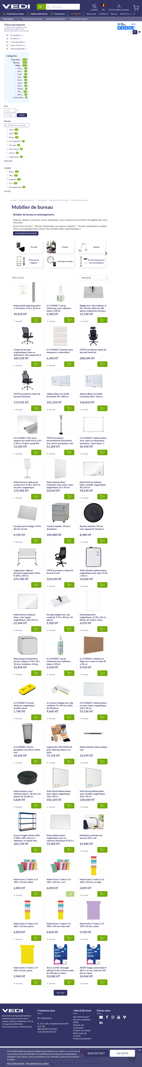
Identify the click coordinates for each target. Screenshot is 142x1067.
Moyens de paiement (82, 1038)
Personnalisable (17, 49)
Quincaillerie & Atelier (55, 19)
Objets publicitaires (39, 14)
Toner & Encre (17, 45)
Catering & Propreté (78, 19)
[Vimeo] (124, 1017)
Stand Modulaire (127, 14)
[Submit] (49, 7)
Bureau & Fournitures (32, 19)
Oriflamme (103, 14)
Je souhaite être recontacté (26, 233)
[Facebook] (107, 1017)
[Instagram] (113, 1017)
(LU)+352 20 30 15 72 (47, 1032)
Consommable (17, 42)
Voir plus (7, 191)
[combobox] (63, 7)
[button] (106, 254)
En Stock (14, 38)
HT (135, 32)
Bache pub (91, 14)
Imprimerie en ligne (15, 14)
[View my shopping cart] (135, 7)
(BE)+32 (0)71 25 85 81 (47, 1029)
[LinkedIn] (101, 1022)
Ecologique (15, 35)
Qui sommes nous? (81, 1017)
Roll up (114, 14)
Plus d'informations (16, 1063)
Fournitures (59, 14)
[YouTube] (118, 1017)
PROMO (77, 14)
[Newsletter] (101, 1017)
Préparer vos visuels (81, 1030)
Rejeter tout (96, 1053)
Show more (8, 161)
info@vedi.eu (46, 1018)
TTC (130, 32)
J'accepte (122, 1053)
